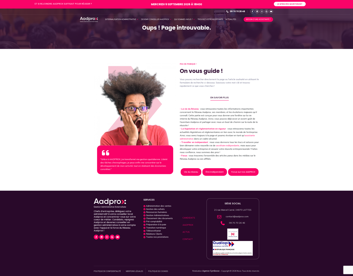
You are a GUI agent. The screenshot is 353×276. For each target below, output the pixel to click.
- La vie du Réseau (189, 109)
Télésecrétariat (153, 230)
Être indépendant (215, 171)
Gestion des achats (155, 209)
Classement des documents (159, 218)
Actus (186, 232)
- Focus (184, 155)
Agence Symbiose (211, 271)
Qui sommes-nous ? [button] (183, 19)
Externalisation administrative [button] (120, 19)
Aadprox (188, 225)
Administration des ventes (158, 206)
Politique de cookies (158, 271)
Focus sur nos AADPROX (243, 171)
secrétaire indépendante (227, 145)
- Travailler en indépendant (194, 142)
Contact (188, 239)
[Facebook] (252, 11)
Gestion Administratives (157, 215)
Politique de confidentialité (107, 271)
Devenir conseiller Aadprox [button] (155, 19)
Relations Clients (153, 234)
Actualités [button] (230, 19)
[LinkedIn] (257, 11)
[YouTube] (271, 11)
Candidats (189, 217)
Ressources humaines (156, 212)
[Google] (266, 11)
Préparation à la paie (155, 224)
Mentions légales (134, 271)
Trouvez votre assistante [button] (210, 19)
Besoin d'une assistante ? (258, 19)
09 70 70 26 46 (237, 11)
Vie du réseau (191, 171)
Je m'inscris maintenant (289, 4)
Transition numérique (155, 227)
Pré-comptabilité (153, 221)
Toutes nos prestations (157, 237)
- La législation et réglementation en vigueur (203, 128)
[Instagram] (262, 11)
